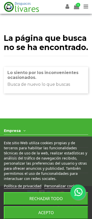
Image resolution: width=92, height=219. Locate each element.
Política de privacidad (22, 185)
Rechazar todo (46, 198)
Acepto (46, 212)
